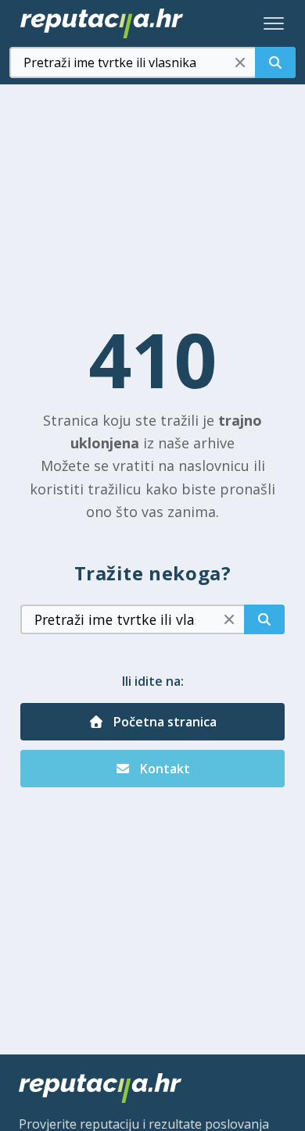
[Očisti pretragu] (240, 62)
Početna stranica (163, 721)
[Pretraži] (275, 62)
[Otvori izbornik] (274, 23)
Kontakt (163, 768)
